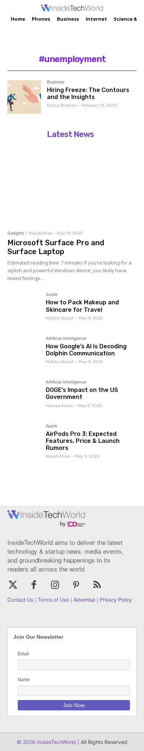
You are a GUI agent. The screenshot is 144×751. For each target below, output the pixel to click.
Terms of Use (53, 599)
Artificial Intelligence (66, 339)
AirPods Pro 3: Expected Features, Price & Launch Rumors (83, 440)
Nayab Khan (41, 233)
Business (55, 82)
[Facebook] (33, 585)
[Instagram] (54, 585)
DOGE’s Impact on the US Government (82, 393)
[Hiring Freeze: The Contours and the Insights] (24, 97)
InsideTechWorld (55, 742)
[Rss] (97, 585)
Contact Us (20, 599)
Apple (51, 426)
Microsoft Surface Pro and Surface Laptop (55, 247)
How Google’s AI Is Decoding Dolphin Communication (86, 350)
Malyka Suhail (59, 318)
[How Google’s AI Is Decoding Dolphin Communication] (23, 353)
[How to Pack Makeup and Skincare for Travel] (23, 309)
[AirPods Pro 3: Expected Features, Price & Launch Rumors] (23, 440)
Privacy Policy (116, 599)
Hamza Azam (59, 405)
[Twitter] (12, 585)
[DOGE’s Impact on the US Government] (23, 396)
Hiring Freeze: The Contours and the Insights (88, 93)
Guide (52, 295)
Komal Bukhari (61, 105)
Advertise (84, 599)
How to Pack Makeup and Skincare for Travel (82, 306)
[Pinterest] (76, 585)
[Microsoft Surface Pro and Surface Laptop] (70, 184)
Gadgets (15, 233)
